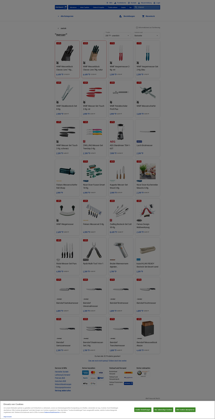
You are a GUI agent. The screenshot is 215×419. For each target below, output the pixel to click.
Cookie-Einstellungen (142, 409)
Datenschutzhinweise (52, 412)
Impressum (8, 417)
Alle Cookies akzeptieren (185, 409)
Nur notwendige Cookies (163, 409)
